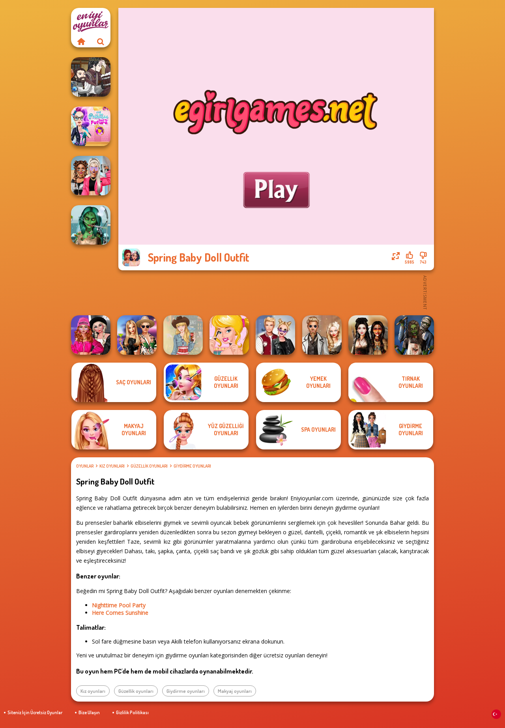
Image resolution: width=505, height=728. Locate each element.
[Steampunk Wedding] (322, 335)
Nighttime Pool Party (119, 605)
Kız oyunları (112, 466)
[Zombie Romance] (414, 335)
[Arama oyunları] (100, 41)
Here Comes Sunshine (120, 612)
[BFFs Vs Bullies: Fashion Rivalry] (90, 175)
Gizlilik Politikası (132, 712)
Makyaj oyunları (235, 691)
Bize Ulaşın (89, 712)
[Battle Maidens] (368, 335)
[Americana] (183, 335)
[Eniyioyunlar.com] (81, 41)
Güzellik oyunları (149, 466)
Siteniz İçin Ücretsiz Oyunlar (34, 712)
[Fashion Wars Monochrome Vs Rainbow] (90, 335)
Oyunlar (85, 466)
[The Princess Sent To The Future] (90, 126)
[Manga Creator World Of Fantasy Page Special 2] (90, 77)
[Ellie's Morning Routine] (229, 335)
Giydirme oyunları (192, 466)
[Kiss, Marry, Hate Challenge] (275, 335)
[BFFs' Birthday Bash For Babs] (137, 335)
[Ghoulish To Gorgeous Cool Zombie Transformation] (90, 225)
